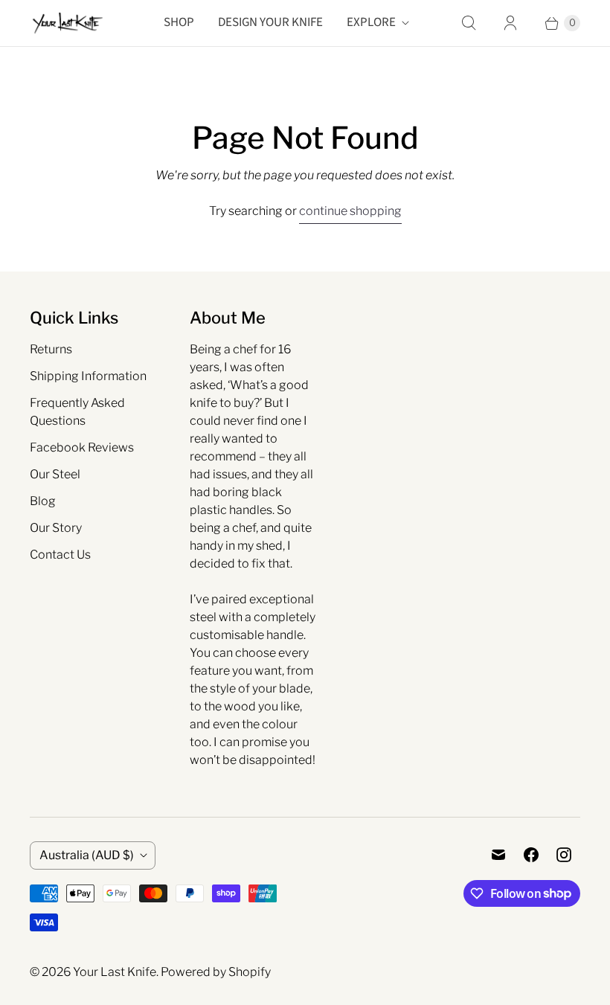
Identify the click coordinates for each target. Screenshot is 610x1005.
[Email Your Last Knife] (498, 854)
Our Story (56, 528)
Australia (86, 855)
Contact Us (60, 555)
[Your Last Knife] (67, 23)
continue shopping (350, 211)
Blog (43, 501)
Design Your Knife (270, 22)
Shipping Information (88, 376)
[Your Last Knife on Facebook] (531, 854)
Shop (179, 22)
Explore (371, 22)
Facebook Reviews (82, 447)
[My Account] (510, 23)
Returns (51, 349)
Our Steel (55, 474)
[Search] (468, 23)
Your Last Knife (114, 972)
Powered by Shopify (216, 972)
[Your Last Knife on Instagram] (564, 854)
